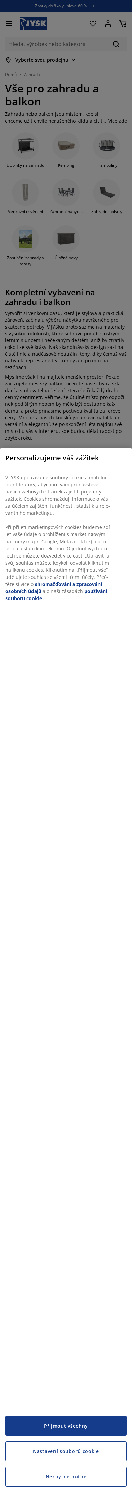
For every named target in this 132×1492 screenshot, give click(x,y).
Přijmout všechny (66, 1426)
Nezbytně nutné (66, 1476)
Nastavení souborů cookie (66, 1451)
